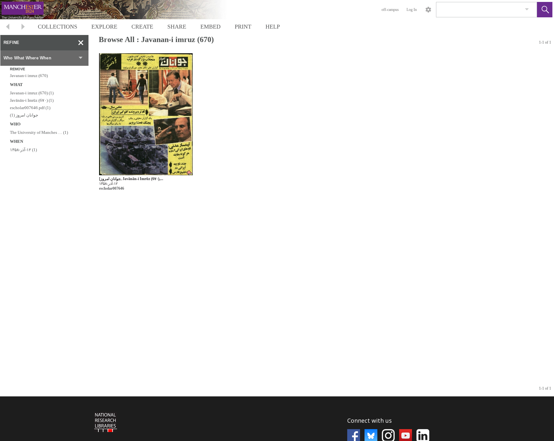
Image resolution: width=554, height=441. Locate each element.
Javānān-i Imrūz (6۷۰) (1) (32, 100)
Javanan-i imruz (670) (29, 75)
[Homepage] (121, 9)
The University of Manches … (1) (39, 132)
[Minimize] (80, 42)
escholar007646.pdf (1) (30, 107)
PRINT (243, 26)
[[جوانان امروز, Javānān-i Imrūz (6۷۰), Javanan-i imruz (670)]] (146, 114)
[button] (544, 9)
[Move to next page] (23, 27)
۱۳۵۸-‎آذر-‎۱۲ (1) (23, 149)
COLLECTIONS (57, 26)
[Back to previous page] (7, 27)
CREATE (142, 26)
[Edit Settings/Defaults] (428, 9)
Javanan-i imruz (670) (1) (32, 93)
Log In (412, 9)
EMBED (210, 26)
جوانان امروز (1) (24, 115)
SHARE (176, 26)
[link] (527, 9)
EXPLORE (104, 26)
